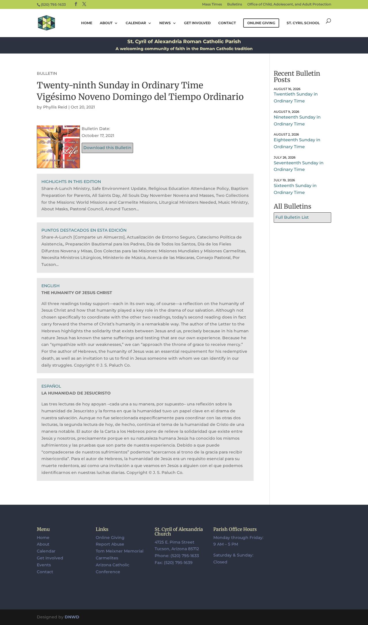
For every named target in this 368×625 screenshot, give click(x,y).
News (165, 23)
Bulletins (234, 4)
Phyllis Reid (55, 107)
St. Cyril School (303, 23)
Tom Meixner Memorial (119, 551)
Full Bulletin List (292, 217)
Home (86, 23)
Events (44, 564)
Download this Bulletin (107, 147)
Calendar (136, 23)
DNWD (72, 617)
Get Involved (197, 23)
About (106, 23)
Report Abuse (110, 544)
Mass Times (212, 4)
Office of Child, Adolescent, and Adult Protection (289, 4)
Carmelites (107, 558)
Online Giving (110, 537)
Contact (227, 23)
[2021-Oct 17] (58, 164)
